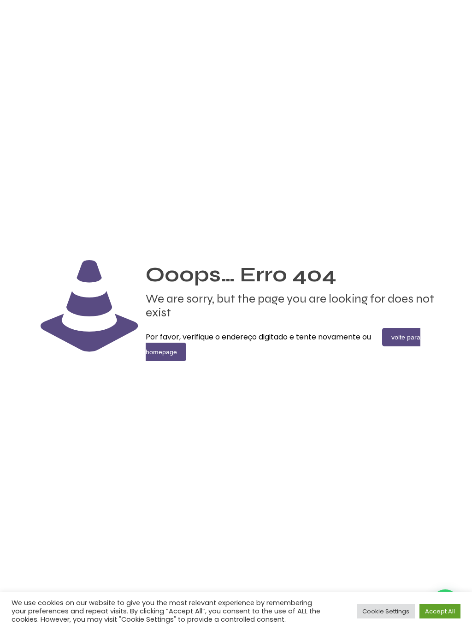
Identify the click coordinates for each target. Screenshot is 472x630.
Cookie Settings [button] (385, 611)
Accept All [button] (440, 611)
